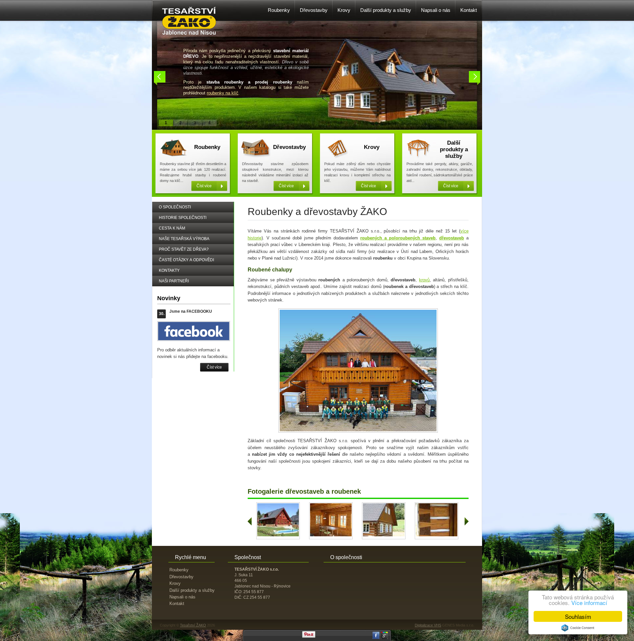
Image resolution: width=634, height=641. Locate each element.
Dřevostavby (289, 147)
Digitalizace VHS (428, 625)
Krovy (371, 147)
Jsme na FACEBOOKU (190, 311)
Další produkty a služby (454, 149)
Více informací (589, 602)
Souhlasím (578, 616)
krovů (424, 279)
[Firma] (189, 33)
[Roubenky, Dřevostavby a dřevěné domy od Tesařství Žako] (264, 535)
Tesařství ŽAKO (193, 625)
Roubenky (207, 147)
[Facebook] (376, 637)
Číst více (214, 367)
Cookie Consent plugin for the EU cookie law (577, 627)
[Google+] (384, 637)
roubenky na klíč (222, 92)
